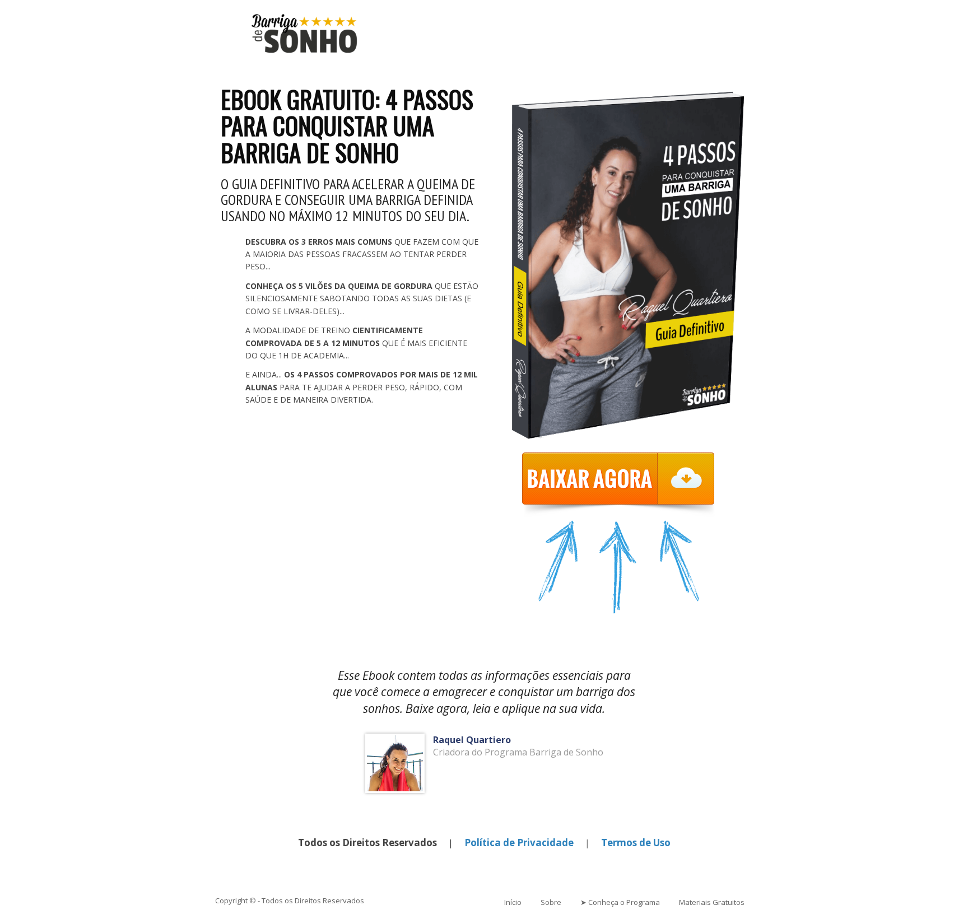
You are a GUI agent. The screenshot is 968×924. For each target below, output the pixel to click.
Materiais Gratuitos (711, 902)
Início (513, 902)
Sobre (551, 902)
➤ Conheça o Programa (620, 902)
